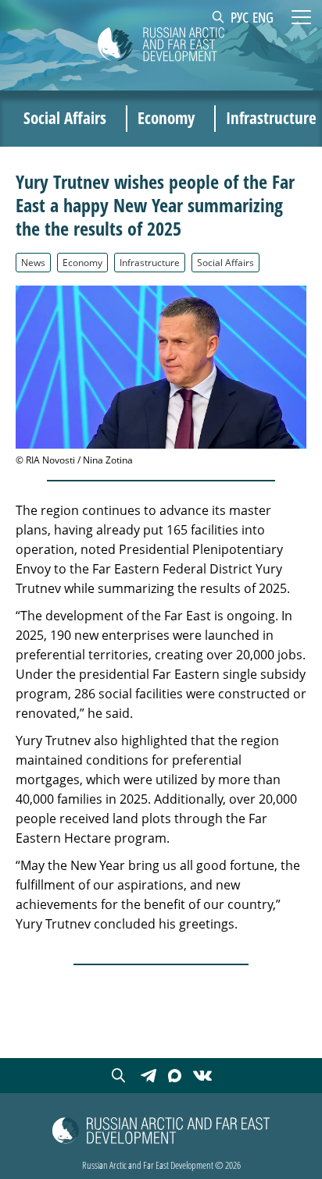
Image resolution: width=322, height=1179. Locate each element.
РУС (240, 17)
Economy (82, 262)
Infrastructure (150, 262)
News (33, 262)
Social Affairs (225, 262)
